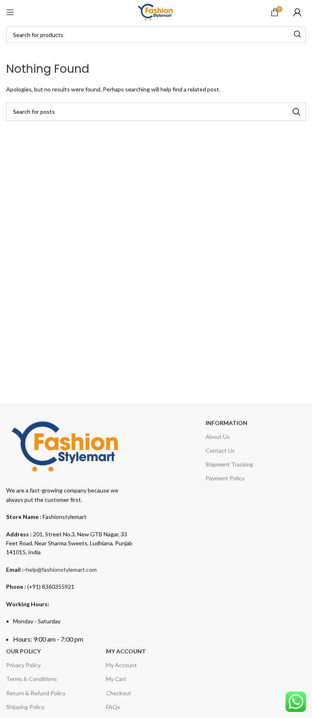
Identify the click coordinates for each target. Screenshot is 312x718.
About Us (218, 436)
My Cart (116, 678)
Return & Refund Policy (35, 693)
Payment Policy (225, 478)
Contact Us (220, 450)
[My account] (297, 12)
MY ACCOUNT (126, 651)
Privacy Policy (23, 665)
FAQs (113, 706)
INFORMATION (226, 422)
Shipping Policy (25, 706)
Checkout (118, 693)
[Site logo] (156, 11)
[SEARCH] (297, 34)
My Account (121, 665)
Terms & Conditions (31, 678)
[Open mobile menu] (10, 12)
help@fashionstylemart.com (61, 569)
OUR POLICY (23, 651)
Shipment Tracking (229, 464)
